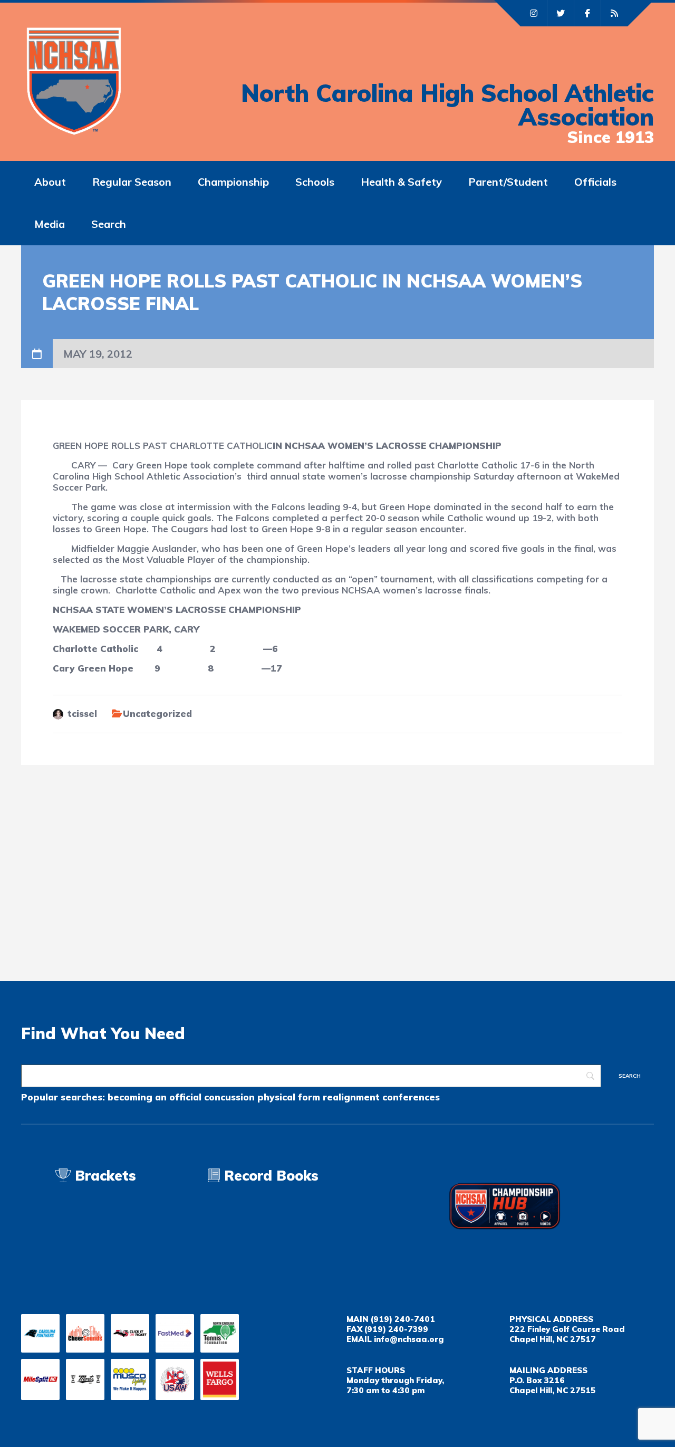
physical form (288, 1097)
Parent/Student (508, 181)
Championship (233, 181)
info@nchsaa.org (408, 1339)
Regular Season (131, 181)
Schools (314, 181)
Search (108, 224)
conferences (411, 1097)
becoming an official (154, 1097)
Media (49, 224)
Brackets (103, 1175)
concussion (229, 1097)
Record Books (269, 1175)
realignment (351, 1097)
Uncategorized (157, 713)
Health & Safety (401, 181)
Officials (595, 181)
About (50, 181)
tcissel (82, 713)
